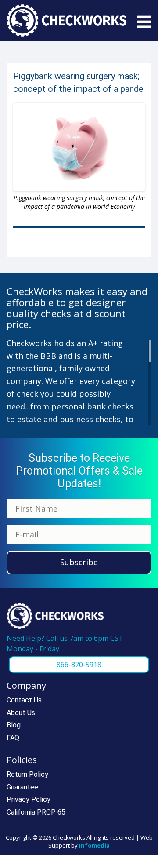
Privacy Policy (28, 799)
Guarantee (22, 787)
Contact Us (24, 700)
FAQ (13, 738)
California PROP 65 (36, 812)
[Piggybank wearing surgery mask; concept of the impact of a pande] (79, 147)
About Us (21, 713)
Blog (14, 725)
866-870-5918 (79, 664)
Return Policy (27, 774)
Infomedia (94, 845)
